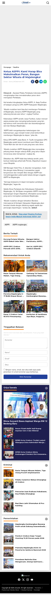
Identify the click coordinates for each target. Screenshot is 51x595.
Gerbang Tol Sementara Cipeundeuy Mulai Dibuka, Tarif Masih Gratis (36, 274)
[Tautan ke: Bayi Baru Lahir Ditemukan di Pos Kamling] (9, 507)
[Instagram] (27, 579)
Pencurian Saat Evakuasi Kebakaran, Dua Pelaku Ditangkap (31, 493)
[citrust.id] (26, 2)
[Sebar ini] (32, 81)
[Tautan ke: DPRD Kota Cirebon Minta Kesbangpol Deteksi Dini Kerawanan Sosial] (9, 454)
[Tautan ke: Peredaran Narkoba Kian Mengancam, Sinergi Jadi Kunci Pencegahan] (9, 563)
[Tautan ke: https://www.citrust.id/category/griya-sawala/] (46, 388)
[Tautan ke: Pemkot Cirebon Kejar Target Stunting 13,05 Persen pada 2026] (9, 539)
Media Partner (26, 590)
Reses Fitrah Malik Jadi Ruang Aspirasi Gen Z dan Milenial (28, 430)
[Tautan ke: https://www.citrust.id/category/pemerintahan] (46, 519)
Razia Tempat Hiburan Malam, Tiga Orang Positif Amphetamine (13, 274)
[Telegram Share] (41, 81)
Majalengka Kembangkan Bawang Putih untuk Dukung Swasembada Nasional (36, 295)
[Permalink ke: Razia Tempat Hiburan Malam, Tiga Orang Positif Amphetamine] (14, 265)
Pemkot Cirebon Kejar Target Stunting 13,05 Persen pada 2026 (29, 537)
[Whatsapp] (45, 81)
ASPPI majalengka (20, 224)
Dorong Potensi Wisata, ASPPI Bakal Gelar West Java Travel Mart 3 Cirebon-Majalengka (14, 240)
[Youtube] (31, 579)
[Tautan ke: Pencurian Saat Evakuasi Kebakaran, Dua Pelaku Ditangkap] (9, 495)
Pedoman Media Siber (10, 590)
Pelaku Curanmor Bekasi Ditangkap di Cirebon (30, 481)
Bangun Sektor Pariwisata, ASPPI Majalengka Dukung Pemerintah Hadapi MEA (36, 240)
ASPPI (7, 224)
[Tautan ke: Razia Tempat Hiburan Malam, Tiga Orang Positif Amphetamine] (9, 473)
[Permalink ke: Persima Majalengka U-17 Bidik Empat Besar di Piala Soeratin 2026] (14, 286)
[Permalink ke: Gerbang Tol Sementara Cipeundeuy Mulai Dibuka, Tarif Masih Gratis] (37, 265)
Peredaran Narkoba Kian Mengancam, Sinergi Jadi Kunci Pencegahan (28, 560)
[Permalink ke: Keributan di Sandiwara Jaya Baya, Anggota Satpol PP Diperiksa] (37, 306)
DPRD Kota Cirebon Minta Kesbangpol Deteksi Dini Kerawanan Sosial (31, 453)
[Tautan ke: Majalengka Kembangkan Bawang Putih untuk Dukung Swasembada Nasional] (9, 528)
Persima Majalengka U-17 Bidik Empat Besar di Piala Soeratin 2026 (14, 295)
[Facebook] (19, 579)
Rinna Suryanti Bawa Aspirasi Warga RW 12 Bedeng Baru (25, 422)
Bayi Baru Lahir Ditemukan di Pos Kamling (29, 504)
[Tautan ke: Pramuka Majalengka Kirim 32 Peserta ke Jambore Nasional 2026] (9, 551)
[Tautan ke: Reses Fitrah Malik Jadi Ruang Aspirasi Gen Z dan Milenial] (9, 432)
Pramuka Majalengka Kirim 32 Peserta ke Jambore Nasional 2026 (30, 549)
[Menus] (4, 2)
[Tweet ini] (37, 81)
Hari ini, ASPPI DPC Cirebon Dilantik (34, 247)
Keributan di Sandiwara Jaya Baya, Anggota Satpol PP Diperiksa (36, 315)
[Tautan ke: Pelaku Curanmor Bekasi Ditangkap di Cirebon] (9, 483)
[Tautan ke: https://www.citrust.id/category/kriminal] (46, 465)
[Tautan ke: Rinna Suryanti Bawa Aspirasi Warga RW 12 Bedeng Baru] (25, 405)
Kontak (37, 590)
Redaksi (38, 588)
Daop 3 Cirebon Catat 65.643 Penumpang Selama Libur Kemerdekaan (13, 315)
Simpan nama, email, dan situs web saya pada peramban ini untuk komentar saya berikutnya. (22, 370)
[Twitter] (23, 579)
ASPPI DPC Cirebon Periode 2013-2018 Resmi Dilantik (12, 247)
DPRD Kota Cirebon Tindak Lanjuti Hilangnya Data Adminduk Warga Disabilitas (30, 441)
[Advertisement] (25, 34)
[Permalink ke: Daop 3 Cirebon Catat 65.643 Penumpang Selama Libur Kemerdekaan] (14, 306)
